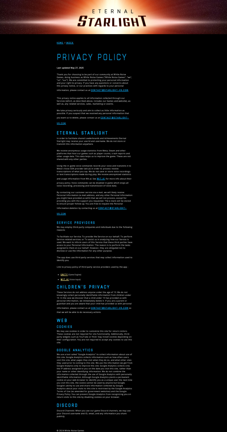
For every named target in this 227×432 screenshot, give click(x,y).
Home (60, 43)
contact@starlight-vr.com (109, 90)
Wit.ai (101, 179)
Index (70, 43)
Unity (64, 274)
